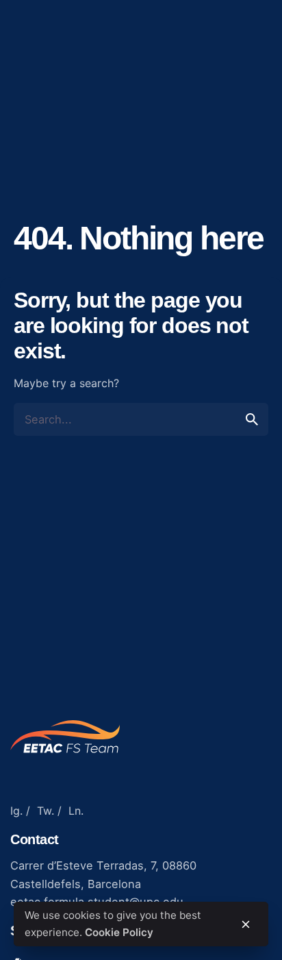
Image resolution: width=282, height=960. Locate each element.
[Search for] (141, 419)
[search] (251, 419)
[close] (245, 924)
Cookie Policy (119, 932)
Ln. (76, 810)
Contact (240, 57)
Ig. (16, 810)
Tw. (45, 810)
